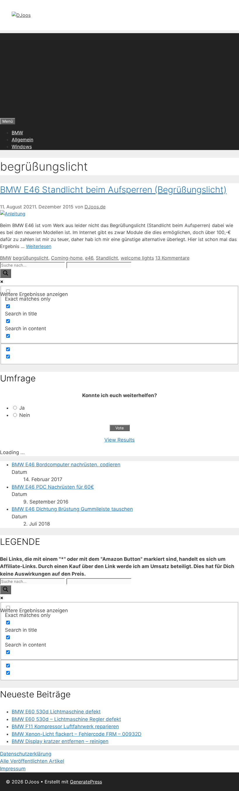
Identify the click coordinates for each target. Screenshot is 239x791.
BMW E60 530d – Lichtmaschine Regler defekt (66, 719)
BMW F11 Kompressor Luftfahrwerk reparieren (65, 726)
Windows (22, 146)
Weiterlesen (38, 246)
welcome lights (137, 258)
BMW (17, 132)
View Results (119, 440)
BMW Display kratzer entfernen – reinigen (60, 741)
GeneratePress (86, 782)
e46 (89, 258)
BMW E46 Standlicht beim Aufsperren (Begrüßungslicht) (113, 189)
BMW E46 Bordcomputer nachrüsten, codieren (66, 464)
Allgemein (22, 139)
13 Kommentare (172, 258)
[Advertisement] (119, 74)
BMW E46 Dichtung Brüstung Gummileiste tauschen (72, 509)
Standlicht (107, 258)
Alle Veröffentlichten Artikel (32, 761)
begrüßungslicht (30, 258)
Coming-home (66, 258)
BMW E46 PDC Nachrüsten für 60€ (53, 487)
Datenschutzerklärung (25, 754)
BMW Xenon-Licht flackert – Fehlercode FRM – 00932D (76, 734)
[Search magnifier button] (5, 273)
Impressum (13, 769)
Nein (24, 415)
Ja (22, 408)
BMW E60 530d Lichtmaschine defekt (56, 712)
